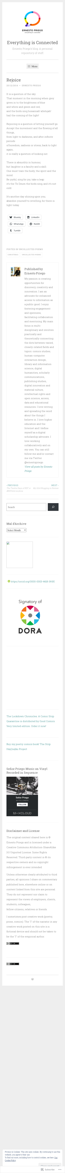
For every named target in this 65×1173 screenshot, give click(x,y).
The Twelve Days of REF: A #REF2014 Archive (18, 488)
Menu (34, 66)
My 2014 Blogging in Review (46, 486)
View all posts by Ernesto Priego (38, 468)
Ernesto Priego (31, 85)
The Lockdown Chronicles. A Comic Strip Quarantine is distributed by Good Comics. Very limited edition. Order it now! (30, 721)
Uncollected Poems (31, 249)
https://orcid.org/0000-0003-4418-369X (32, 581)
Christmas (13, 255)
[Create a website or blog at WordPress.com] (32, 979)
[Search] (53, 507)
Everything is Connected (32, 42)
